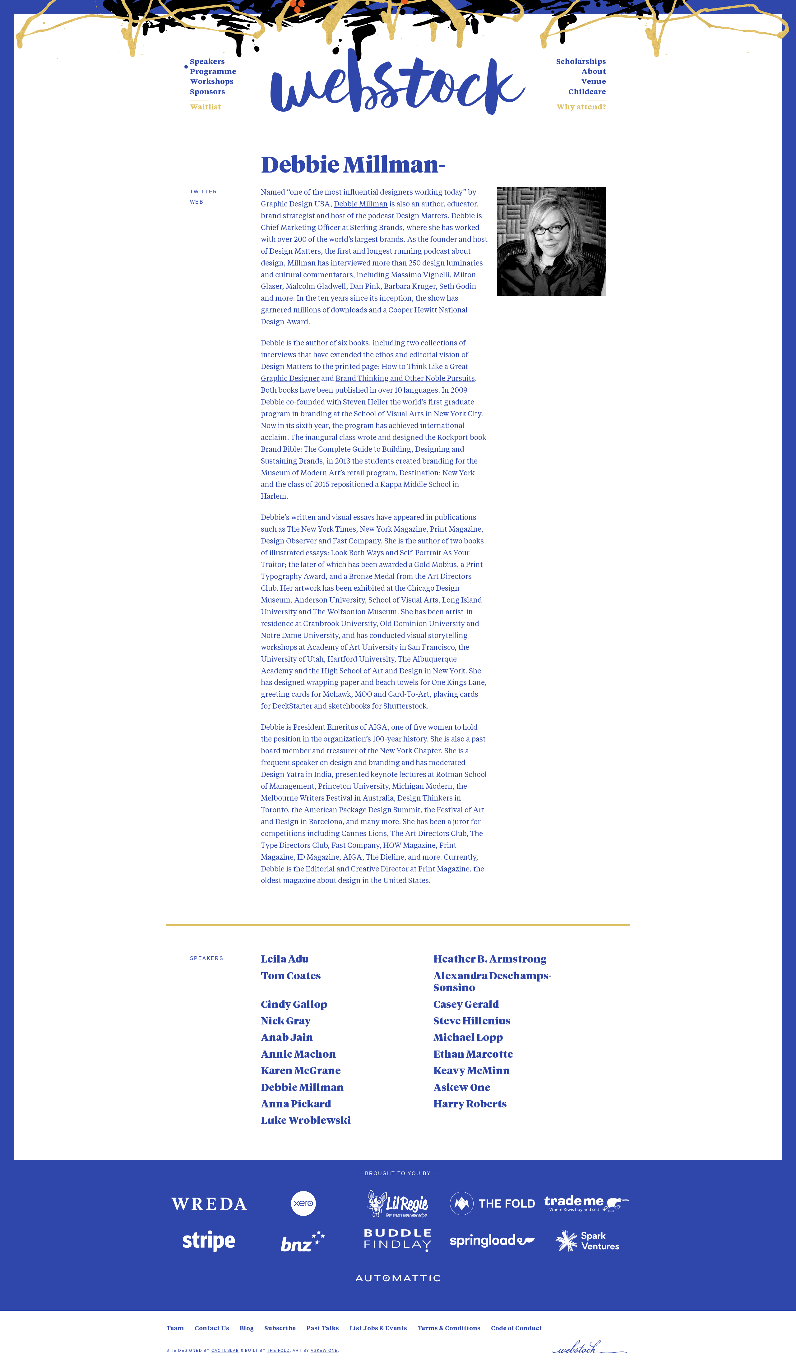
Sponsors (207, 92)
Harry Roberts (470, 1105)
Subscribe (280, 1329)
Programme (213, 72)
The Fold (278, 1350)
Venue (593, 82)
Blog (247, 1329)
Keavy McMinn (471, 1071)
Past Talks (322, 1329)
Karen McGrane (301, 1071)
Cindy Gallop (294, 1005)
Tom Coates (291, 977)
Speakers (207, 62)
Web (197, 202)
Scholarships (581, 62)
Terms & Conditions (449, 1329)
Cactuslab (225, 1350)
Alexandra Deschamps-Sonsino (492, 982)
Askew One (461, 1088)
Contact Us (212, 1329)
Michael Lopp (468, 1038)
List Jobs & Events (378, 1329)
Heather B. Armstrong (489, 960)
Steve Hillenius (472, 1022)
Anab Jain (287, 1038)
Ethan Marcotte (473, 1055)
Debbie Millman (361, 204)
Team (175, 1329)
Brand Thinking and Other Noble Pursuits (405, 378)
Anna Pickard (296, 1105)
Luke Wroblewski (306, 1121)
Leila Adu (285, 960)
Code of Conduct (516, 1329)
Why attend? (581, 107)
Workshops (212, 82)
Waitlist (205, 107)
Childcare (587, 92)
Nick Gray (286, 1022)
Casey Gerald (466, 1005)
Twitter (204, 191)
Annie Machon (298, 1055)
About (593, 72)
